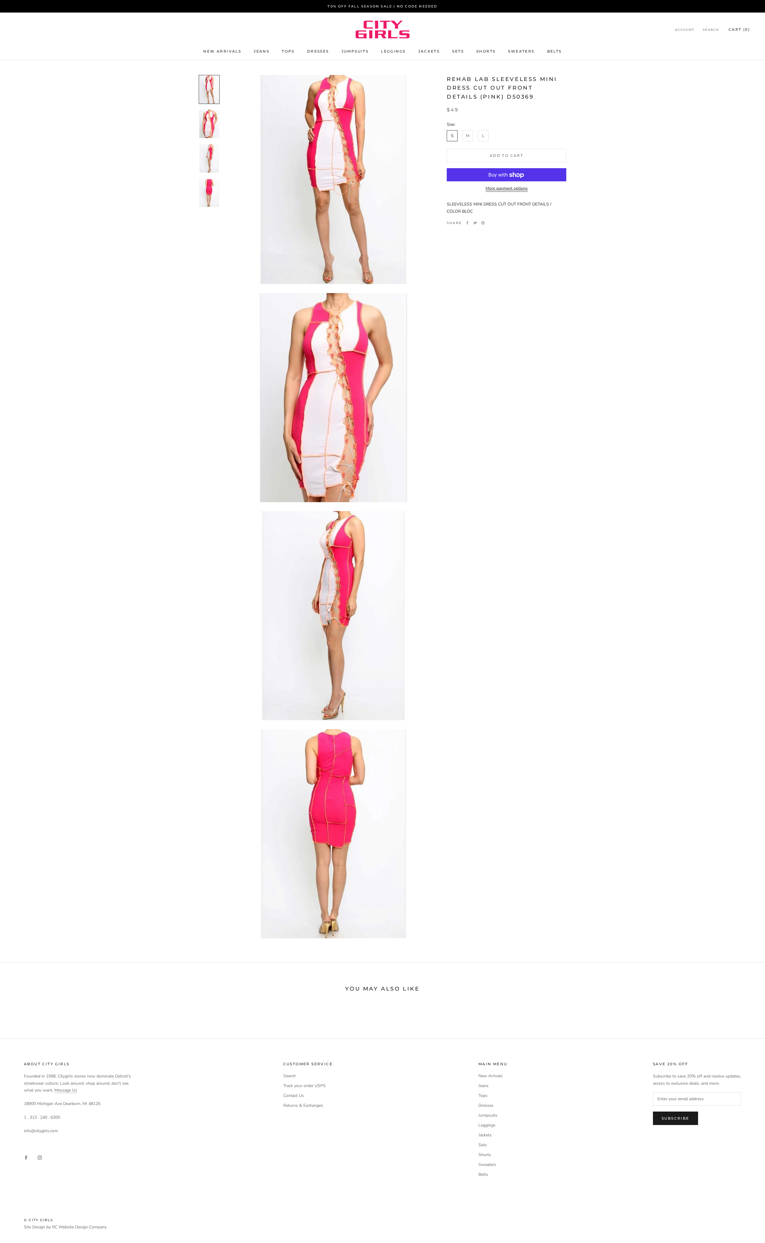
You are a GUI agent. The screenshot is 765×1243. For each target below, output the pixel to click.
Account (684, 30)
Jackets (429, 51)
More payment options (507, 188)
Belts (554, 51)
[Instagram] (40, 1157)
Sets (458, 51)
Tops (288, 51)
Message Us (65, 1090)
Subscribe (675, 1118)
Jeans (261, 51)
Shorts (485, 51)
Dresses (318, 51)
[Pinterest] (483, 223)
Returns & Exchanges (303, 1105)
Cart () (739, 29)
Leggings (393, 51)
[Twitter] (475, 223)
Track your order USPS (304, 1086)
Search (711, 30)
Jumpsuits (355, 51)
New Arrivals (222, 51)
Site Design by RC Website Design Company (65, 1227)
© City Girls (38, 1220)
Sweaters (521, 51)
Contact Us (293, 1095)
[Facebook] (467, 223)
